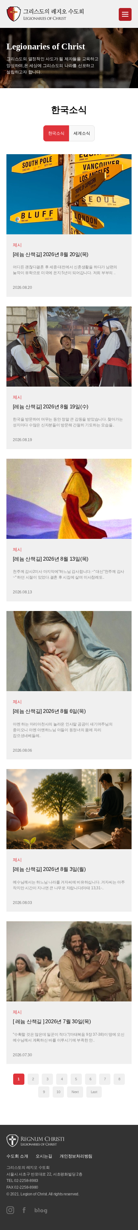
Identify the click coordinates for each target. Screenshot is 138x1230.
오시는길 (44, 1156)
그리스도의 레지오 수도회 (44, 13)
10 (58, 1092)
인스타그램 (10, 1210)
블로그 (41, 1210)
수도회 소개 (17, 1156)
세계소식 (81, 133)
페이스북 (24, 1210)
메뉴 (125, 14)
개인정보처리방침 (76, 1156)
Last (94, 1092)
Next (75, 1092)
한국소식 (56, 133)
